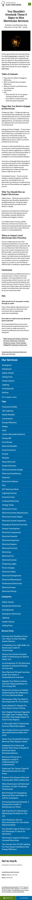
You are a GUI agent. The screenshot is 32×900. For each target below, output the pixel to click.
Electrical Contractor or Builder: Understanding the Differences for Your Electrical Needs (15, 692)
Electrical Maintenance (11, 579)
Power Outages (21, 343)
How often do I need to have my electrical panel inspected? (16, 100)
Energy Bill (6, 438)
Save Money (7, 442)
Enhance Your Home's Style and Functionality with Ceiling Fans (15, 778)
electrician (13, 56)
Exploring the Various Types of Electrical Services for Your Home (15, 771)
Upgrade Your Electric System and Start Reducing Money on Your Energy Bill (14, 683)
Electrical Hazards (9, 536)
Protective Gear (8, 497)
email (8, 397)
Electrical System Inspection (14, 520)
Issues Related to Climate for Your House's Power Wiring (14, 706)
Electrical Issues (9, 587)
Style (4, 430)
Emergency (6, 365)
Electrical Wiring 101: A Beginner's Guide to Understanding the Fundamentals (11, 761)
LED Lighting (7, 411)
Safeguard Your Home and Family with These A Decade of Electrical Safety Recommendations (15, 749)
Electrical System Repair (12, 516)
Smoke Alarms (8, 381)
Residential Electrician (11, 606)
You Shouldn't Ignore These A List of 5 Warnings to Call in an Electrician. (16, 831)
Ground (5, 454)
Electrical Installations (11, 473)
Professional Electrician (12, 583)
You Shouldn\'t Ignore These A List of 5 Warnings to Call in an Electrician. (15, 891)
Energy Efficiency (9, 422)
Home (9, 890)
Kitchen (5, 392)
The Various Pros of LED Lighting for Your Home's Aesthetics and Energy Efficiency (16, 846)
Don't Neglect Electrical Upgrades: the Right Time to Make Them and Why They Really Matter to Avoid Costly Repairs (16, 716)
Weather (5, 458)
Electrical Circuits (9, 509)
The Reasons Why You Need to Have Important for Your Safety (15, 700)
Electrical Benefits (9, 446)
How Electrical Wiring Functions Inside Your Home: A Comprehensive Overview (16, 674)
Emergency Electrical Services (14, 524)
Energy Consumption (11, 528)
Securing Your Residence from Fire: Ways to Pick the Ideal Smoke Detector (15, 638)
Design (5, 426)
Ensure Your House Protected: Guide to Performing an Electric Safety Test (15, 656)
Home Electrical (8, 462)
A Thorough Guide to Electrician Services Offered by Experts (15, 724)
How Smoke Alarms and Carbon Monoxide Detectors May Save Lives (15, 732)
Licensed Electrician (10, 501)
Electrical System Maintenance (15, 513)
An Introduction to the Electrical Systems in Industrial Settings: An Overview (16, 665)
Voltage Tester (8, 505)
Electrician (13, 341)
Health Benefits (8, 414)
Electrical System (9, 560)
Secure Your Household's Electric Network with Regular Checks (15, 740)
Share (25, 27)
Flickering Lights (9, 343)
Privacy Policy (10, 888)
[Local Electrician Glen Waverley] (11, 6)
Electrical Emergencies (11, 575)
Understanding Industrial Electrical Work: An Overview (14, 353)
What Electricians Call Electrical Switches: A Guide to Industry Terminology (15, 786)
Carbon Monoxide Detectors (13, 434)
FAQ (5, 92)
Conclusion (8, 90)
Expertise (21, 341)
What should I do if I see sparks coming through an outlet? (16, 95)
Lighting (5, 384)
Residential (6, 369)
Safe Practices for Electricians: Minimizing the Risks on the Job (15, 813)
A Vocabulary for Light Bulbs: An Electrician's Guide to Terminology (16, 647)
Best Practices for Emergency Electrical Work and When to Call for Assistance (14, 795)
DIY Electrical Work (10, 489)
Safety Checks (8, 373)
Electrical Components (11, 532)
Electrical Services (9, 548)
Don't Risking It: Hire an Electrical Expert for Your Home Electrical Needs (15, 822)
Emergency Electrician (19, 345)
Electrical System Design (12, 469)
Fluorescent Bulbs (9, 407)
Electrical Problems (14, 339)
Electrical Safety (9, 571)
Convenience (7, 418)
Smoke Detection (9, 465)
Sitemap (17, 888)
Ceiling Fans (7, 377)
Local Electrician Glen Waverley (10, 887)
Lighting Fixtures (9, 493)
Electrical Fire (8, 556)
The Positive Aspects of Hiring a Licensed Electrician (15, 839)
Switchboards (8, 388)
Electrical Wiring (9, 591)
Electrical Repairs (9, 544)
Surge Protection (9, 450)
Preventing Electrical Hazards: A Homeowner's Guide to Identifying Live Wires (15, 804)
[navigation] (29, 4)
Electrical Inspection (10, 540)
